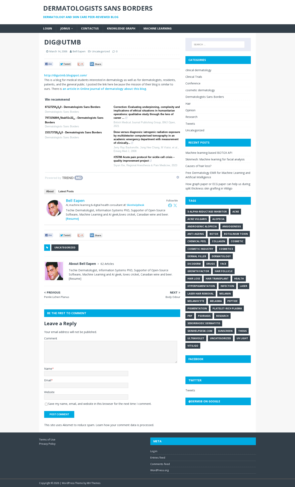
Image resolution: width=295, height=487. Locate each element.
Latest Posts (66, 191)
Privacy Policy (47, 443)
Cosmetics (226, 249)
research (222, 316)
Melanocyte (195, 301)
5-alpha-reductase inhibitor (207, 211)
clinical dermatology (198, 70)
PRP (189, 316)
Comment (50, 338)
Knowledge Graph (121, 28)
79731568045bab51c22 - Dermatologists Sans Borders (74, 120)
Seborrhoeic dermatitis (203, 323)
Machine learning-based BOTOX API (208, 153)
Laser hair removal (200, 293)
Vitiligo (192, 345)
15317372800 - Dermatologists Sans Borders (73, 133)
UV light (242, 338)
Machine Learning (157, 28)
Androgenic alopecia (202, 226)
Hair (188, 103)
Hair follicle (224, 271)
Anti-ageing (195, 234)
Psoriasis (204, 316)
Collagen (218, 241)
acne (235, 211)
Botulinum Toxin (236, 234)
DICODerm (194, 263)
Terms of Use (47, 439)
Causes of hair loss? (198, 166)
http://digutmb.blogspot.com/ (65, 75)
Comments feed (160, 464)
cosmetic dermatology (200, 90)
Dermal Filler (196, 256)
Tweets (190, 124)
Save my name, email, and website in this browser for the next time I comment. (100, 404)
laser (243, 286)
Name (48, 369)
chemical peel (196, 241)
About (50, 191)
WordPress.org (159, 470)
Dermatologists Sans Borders (204, 97)
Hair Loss (193, 278)
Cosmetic (237, 241)
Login (47, 28)
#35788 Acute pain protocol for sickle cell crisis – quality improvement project (144, 159)
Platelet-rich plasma (227, 308)
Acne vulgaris (197, 219)
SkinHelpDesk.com (199, 331)
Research (191, 117)
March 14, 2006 (58, 51)
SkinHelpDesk (135, 205)
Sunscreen (225, 331)
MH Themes (93, 483)
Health (239, 278)
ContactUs (90, 28)
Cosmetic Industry (200, 249)
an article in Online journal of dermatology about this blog (104, 89)
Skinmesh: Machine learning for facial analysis (215, 159)
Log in (153, 451)
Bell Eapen (79, 51)
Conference (192, 83)
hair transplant (217, 278)
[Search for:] (218, 44)
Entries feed (157, 457)
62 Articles (107, 264)
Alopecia (218, 219)
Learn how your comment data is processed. (125, 425)
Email (47, 380)
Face (223, 263)
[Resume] (72, 219)
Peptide (232, 301)
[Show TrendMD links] (177, 177)
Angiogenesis (231, 226)
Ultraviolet (195, 338)
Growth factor (198, 271)
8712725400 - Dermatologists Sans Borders (72, 107)
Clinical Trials (193, 77)
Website (49, 392)
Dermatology (221, 256)
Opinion (190, 110)
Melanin (225, 293)
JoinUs (65, 28)
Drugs (210, 263)
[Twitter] (175, 205)
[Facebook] (170, 205)
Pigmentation (197, 308)
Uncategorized (101, 51)
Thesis (242, 331)
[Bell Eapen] (55, 214)
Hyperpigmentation (201, 286)
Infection (227, 286)
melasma (216, 301)
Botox (214, 234)
